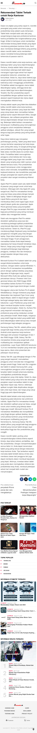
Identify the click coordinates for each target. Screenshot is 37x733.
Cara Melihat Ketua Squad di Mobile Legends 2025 (9, 552)
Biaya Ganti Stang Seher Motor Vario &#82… (19, 618)
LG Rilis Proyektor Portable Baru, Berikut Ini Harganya (9, 517)
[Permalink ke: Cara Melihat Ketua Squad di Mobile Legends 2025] (9, 545)
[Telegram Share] (30, 479)
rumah (6, 567)
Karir (27, 708)
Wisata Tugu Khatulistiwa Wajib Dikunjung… (19, 673)
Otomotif (3, 603)
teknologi (7, 560)
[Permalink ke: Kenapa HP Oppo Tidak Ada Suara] (27, 527)
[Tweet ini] (26, 479)
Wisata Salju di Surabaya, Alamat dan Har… (21, 666)
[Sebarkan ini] (22, 479)
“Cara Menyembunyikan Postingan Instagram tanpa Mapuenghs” (28, 489)
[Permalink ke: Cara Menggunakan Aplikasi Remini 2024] (27, 545)
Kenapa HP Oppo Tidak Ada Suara (27, 534)
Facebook (10, 720)
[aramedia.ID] (18, 2)
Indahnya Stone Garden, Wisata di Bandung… (20, 688)
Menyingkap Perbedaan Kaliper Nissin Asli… (20, 625)
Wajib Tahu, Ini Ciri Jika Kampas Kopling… (21, 633)
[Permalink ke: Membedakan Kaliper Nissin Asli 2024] (18, 592)
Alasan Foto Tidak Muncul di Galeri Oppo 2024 (8, 535)
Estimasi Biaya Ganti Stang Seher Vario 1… (21, 611)
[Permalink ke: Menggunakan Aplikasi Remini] (27, 510)
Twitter (28, 720)
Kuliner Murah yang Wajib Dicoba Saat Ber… (21, 695)
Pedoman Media (9, 711)
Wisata (11, 663)
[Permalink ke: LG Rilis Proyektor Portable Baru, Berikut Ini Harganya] (9, 510)
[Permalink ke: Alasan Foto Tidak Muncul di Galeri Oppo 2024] (9, 527)
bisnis (6, 564)
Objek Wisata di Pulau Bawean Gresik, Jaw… (21, 680)
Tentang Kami (9, 713)
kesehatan (7, 574)
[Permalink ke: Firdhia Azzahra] (2, 19)
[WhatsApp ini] (34, 479)
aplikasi (6, 570)
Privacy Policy (27, 713)
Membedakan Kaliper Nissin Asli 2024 (13, 605)
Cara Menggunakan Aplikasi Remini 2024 (26, 552)
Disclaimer (27, 711)
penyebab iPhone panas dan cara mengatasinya (7, 488)
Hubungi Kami (9, 708)
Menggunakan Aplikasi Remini (26, 517)
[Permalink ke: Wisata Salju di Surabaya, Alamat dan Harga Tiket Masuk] (18, 651)
